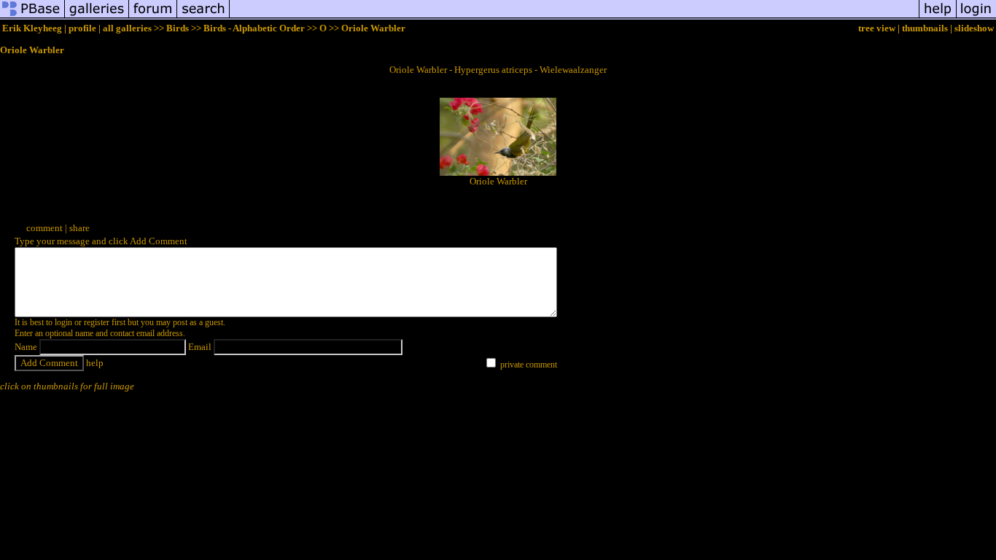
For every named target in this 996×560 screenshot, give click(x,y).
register (96, 322)
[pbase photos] (32, 17)
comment (44, 227)
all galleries (127, 28)
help (95, 362)
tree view (876, 28)
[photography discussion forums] (153, 17)
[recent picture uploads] (97, 17)
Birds (177, 28)
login (63, 322)
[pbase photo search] (203, 17)
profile (82, 28)
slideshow (974, 28)
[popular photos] (574, 17)
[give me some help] (938, 17)
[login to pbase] (976, 17)
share (79, 227)
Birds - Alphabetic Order (254, 28)
